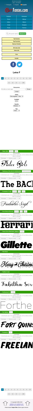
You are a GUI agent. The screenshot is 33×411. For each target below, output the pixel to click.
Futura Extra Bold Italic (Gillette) (10, 231)
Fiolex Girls (5, 151)
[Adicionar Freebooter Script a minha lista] (1, 191)
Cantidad (16, 99)
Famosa (24, 27)
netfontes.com (13, 404)
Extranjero (24, 16)
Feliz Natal (5, 251)
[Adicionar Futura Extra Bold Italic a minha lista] (1, 231)
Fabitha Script (6, 272)
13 (16, 82)
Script (8, 25)
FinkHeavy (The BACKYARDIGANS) (11, 171)
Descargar (3, 158)
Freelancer (5, 332)
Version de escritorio (16, 1)
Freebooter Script (6, 191)
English (17, 4)
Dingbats (24, 25)
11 (9, 82)
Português (8, 4)
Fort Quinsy (5, 312)
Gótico (8, 22)
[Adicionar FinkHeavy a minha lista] (1, 171)
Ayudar (17, 58)
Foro (16, 54)
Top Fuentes (16, 38)
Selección (16, 50)
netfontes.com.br (20, 405)
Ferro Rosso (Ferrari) (7, 211)
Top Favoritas (16, 41)
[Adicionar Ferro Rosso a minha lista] (1, 211)
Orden (16, 94)
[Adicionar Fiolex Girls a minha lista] (1, 151)
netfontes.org (12, 405)
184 (23, 82)
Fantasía (9, 16)
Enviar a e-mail (12, 158)
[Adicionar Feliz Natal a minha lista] (1, 251)
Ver (19, 158)
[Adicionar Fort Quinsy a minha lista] (1, 312)
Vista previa (16, 87)
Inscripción (18, 2)
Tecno (8, 19)
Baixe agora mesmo (23, 407)
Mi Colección (16, 48)
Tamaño (16, 104)
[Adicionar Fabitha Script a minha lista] (1, 272)
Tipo (16, 109)
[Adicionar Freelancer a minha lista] (1, 332)
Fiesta (8, 27)
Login (13, 2)
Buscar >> (22, 33)
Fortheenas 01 (6, 292)
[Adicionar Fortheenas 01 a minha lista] (1, 292)
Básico (24, 22)
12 (12, 82)
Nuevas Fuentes (16, 44)
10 (30, 78)
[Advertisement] (16, 131)
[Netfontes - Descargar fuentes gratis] (16, 10)
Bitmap (24, 19)
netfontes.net (20, 404)
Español (24, 4)
